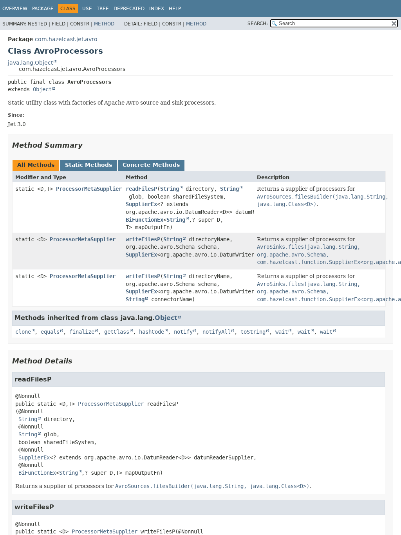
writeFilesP (143, 239)
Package (43, 8)
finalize (81, 332)
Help (175, 8)
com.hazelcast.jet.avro (66, 39)
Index (156, 8)
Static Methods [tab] (88, 165)
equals (50, 332)
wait (281, 332)
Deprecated (129, 8)
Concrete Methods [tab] (151, 165)
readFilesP (141, 189)
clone (23, 332)
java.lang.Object (30, 63)
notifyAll (216, 332)
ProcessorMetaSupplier (89, 189)
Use (87, 8)
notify (183, 332)
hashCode (151, 332)
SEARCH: (257, 23)
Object (42, 89)
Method (104, 24)
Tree (103, 8)
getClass (116, 332)
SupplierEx (141, 204)
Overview (14, 8)
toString (253, 332)
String (169, 189)
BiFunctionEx (144, 220)
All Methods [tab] (35, 165)
